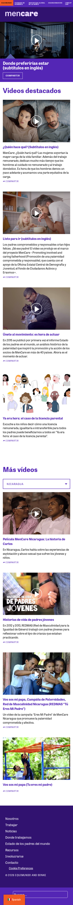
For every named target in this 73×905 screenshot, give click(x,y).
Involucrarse (14, 856)
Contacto (11, 862)
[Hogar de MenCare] (21, 14)
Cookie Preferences (21, 868)
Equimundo (6, 3)
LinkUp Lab (68, 3)
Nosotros (12, 818)
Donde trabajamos (18, 837)
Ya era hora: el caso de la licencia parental (33, 418)
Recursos (12, 850)
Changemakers (55, 3)
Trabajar (11, 824)
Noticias (11, 831)
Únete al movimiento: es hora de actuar (31, 334)
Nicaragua (15, 484)
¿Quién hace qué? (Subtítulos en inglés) (30, 146)
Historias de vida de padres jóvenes (28, 619)
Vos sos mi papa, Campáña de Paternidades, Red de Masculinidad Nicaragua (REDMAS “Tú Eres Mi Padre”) (35, 704)
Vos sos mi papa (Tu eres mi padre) (27, 784)
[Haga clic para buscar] (8, 894)
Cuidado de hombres (20, 3)
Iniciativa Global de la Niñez (37, 3)
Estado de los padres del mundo (27, 843)
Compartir (13, 75)
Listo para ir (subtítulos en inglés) (27, 238)
